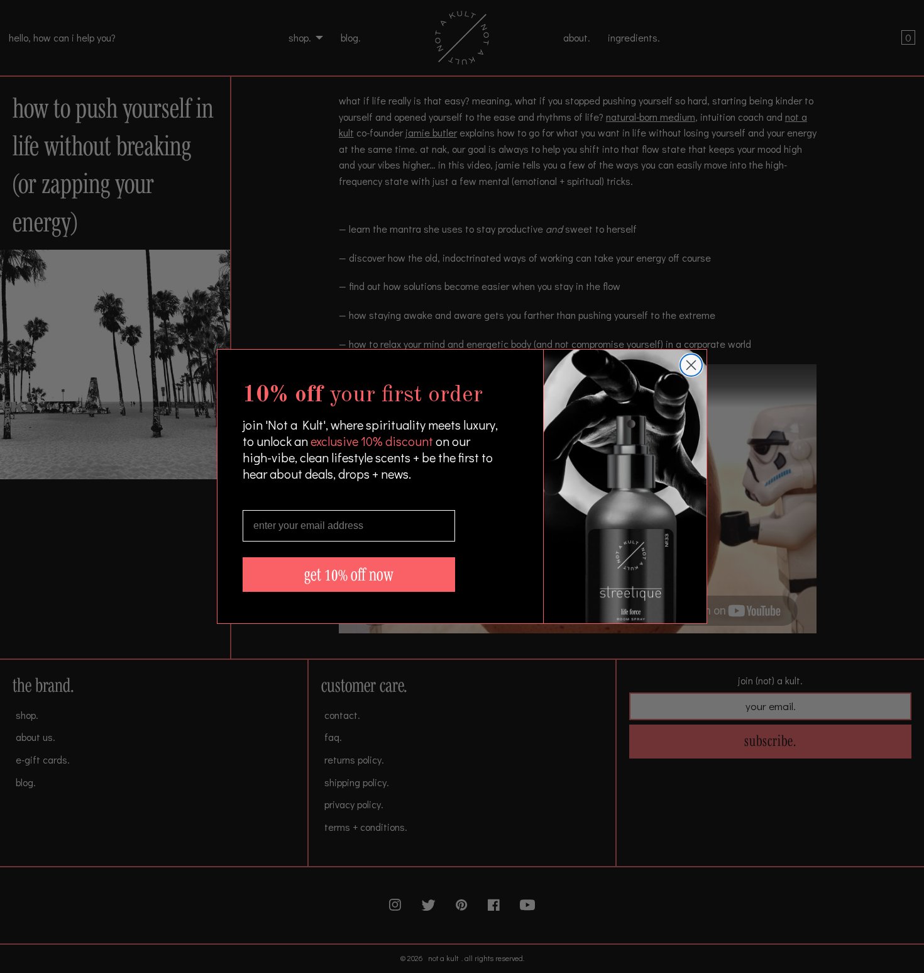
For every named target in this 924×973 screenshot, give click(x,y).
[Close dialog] (691, 365)
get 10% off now (348, 574)
